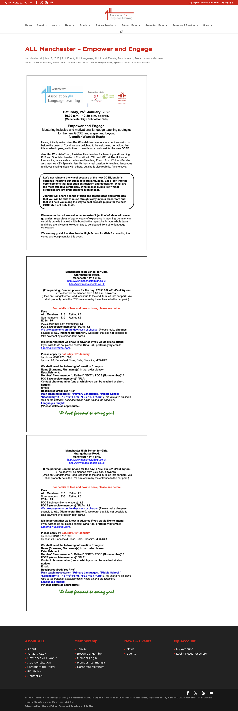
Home (28, 25)
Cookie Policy (49, 706)
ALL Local (100, 58)
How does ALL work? (42, 658)
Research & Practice (183, 25)
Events (83, 25)
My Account (184, 649)
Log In (192, 2)
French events (143, 58)
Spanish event (122, 62)
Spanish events (141, 62)
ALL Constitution (39, 662)
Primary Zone (129, 25)
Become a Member (90, 653)
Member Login (87, 658)
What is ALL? (36, 653)
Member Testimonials (91, 662)
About (40, 25)
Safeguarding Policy (41, 667)
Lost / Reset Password (207, 2)
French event (125, 58)
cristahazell (36, 58)
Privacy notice (32, 706)
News (68, 25)
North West (59, 62)
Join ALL (83, 649)
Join (54, 25)
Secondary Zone (154, 25)
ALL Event (68, 58)
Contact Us (35, 676)
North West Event (79, 62)
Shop (206, 25)
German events (42, 62)
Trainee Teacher (105, 25)
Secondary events (101, 62)
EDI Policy (34, 671)
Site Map (88, 706)
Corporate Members (90, 667)
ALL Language (84, 58)
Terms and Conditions (70, 706)
